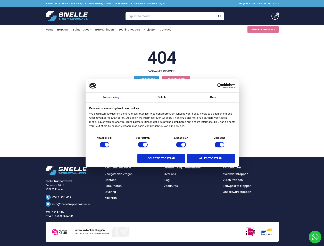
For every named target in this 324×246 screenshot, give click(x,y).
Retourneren (113, 186)
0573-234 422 (61, 197)
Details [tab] (162, 97)
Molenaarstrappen (235, 174)
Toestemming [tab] (111, 97)
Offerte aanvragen (263, 29)
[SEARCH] (220, 16)
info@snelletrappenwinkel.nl (71, 204)
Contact (110, 180)
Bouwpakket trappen (237, 186)
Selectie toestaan (161, 158)
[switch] (143, 144)
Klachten (111, 198)
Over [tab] (213, 97)
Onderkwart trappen (237, 192)
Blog (167, 180)
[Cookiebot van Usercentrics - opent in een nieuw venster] (220, 85)
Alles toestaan (210, 158)
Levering (110, 192)
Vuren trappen (233, 180)
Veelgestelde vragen (118, 174)
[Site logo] (67, 16)
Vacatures (171, 186)
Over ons (170, 174)
